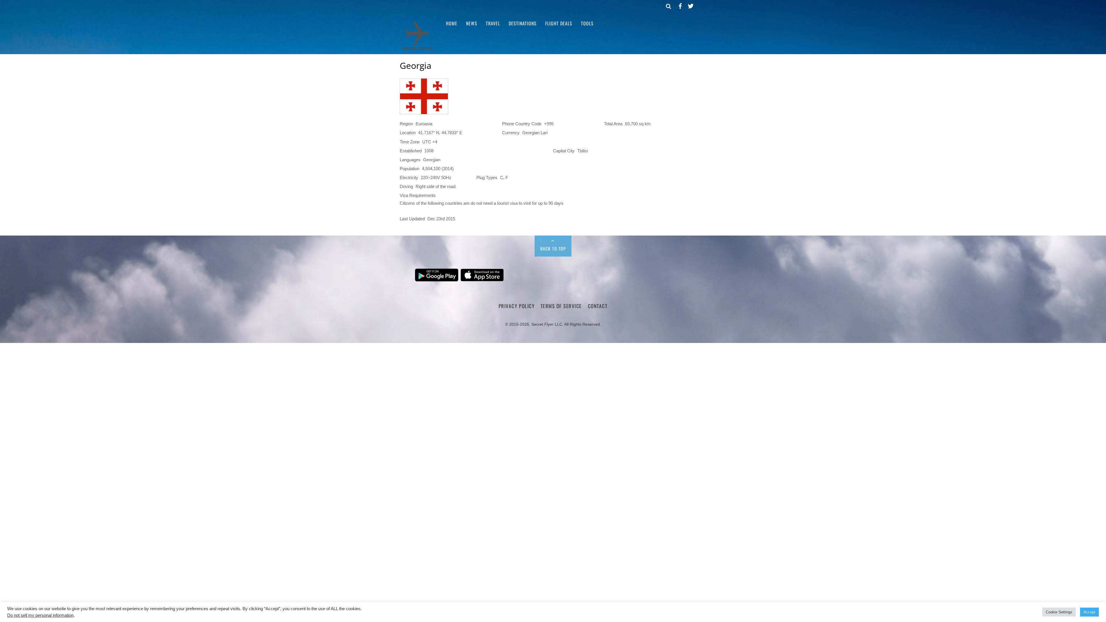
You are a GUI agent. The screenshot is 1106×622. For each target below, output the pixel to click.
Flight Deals (558, 23)
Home (451, 23)
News (471, 23)
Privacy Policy (517, 306)
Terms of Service (561, 306)
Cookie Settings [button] (1059, 612)
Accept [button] (1089, 612)
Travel (493, 23)
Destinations (523, 23)
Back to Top (553, 248)
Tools (587, 23)
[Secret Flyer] (418, 49)
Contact (598, 306)
